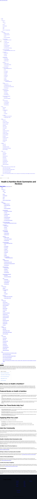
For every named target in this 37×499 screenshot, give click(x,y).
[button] (0, 41)
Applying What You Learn (4, 378)
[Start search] (8, 178)
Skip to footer (5, 0)
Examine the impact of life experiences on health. (11, 466)
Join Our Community (3, 380)
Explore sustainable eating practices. (6, 460)
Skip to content (2, 0)
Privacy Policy (18, 490)
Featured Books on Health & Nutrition (5, 374)
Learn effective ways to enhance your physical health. (29, 454)
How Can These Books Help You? (5, 376)
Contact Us (30, 481)
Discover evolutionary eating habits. (4, 449)
